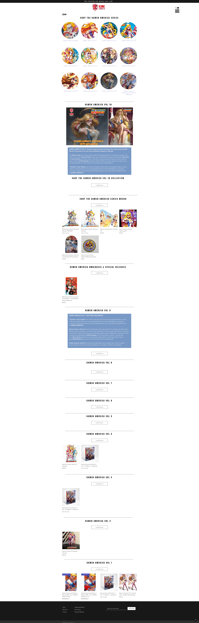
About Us (65, 609)
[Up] (195, 619)
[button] (177, 8)
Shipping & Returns (79, 607)
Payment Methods (79, 612)
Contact (65, 612)
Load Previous (99, 185)
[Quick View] (71, 218)
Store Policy (78, 609)
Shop (64, 607)
